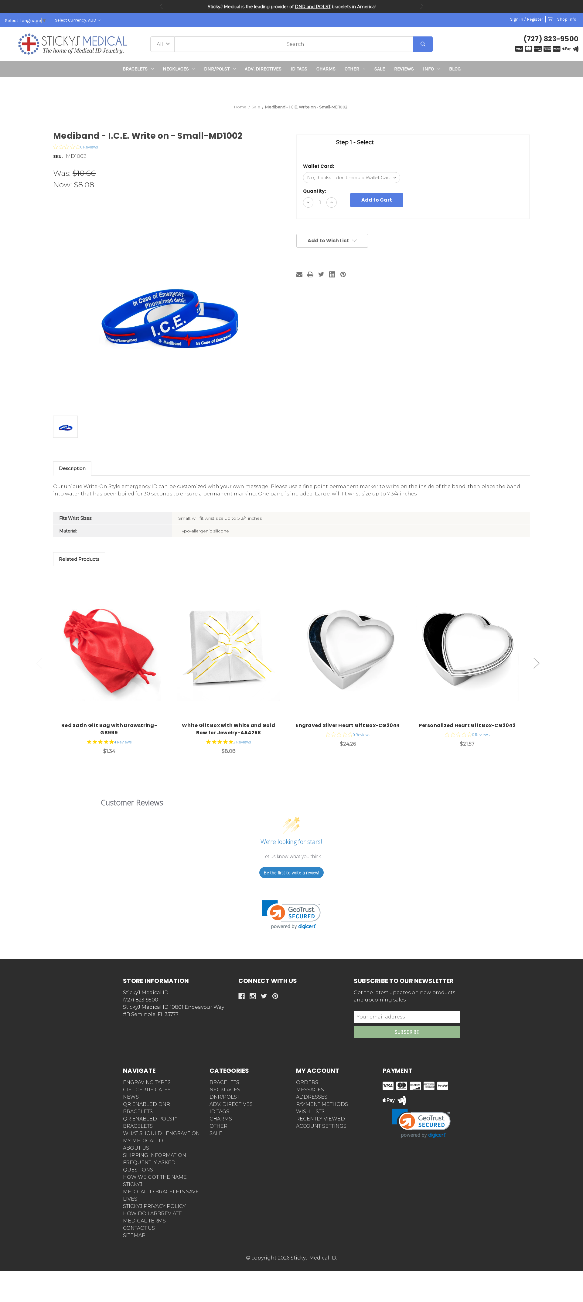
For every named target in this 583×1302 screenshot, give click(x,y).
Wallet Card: (318, 166)
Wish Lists (310, 1111)
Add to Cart (232, 650)
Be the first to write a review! (291, 872)
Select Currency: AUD (76, 20)
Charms (326, 69)
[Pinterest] (343, 274)
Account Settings (321, 1126)
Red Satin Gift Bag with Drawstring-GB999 (109, 729)
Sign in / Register (526, 19)
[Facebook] (241, 996)
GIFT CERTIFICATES (147, 1090)
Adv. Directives (263, 69)
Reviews (404, 69)
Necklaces (176, 69)
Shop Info (566, 19)
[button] (291, 88)
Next (422, 6)
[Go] (423, 44)
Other (352, 69)
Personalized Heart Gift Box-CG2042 (467, 725)
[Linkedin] (332, 274)
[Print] (310, 274)
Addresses (311, 1097)
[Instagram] (253, 996)
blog (455, 69)
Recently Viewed (320, 1119)
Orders (307, 1082)
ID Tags (299, 69)
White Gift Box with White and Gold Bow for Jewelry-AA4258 (228, 729)
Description (72, 468)
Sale (379, 69)
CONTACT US (139, 1228)
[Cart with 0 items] (550, 19)
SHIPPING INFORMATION (154, 1155)
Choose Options (112, 650)
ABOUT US (136, 1148)
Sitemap (134, 1235)
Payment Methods (322, 1104)
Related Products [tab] (79, 559)
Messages (310, 1090)
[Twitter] (321, 274)
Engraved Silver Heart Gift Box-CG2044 (348, 725)
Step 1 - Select (355, 142)
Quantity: (314, 191)
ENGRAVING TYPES (147, 1082)
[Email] (299, 274)
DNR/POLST (217, 69)
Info (428, 69)
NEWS (131, 1097)
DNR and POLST (313, 6)
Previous (161, 6)
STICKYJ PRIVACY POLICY (154, 1206)
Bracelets (135, 69)
